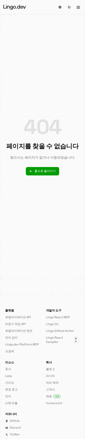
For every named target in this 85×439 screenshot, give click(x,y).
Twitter (15, 434)
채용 (52, 396)
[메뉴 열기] (78, 7)
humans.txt (54, 403)
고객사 (50, 389)
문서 (8, 369)
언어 (8, 396)
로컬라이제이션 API (18, 317)
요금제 (9, 351)
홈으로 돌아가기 (45, 171)
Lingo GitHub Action (60, 331)
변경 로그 (11, 389)
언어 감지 (11, 338)
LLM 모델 (11, 403)
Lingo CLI (52, 324)
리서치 (50, 376)
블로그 (50, 369)
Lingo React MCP (58, 317)
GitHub (14, 421)
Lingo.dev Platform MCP (22, 344)
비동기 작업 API (15, 324)
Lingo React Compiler (61, 340)
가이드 (9, 383)
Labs (8, 376)
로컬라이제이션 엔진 (18, 331)
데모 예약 (52, 383)
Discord (15, 427)
